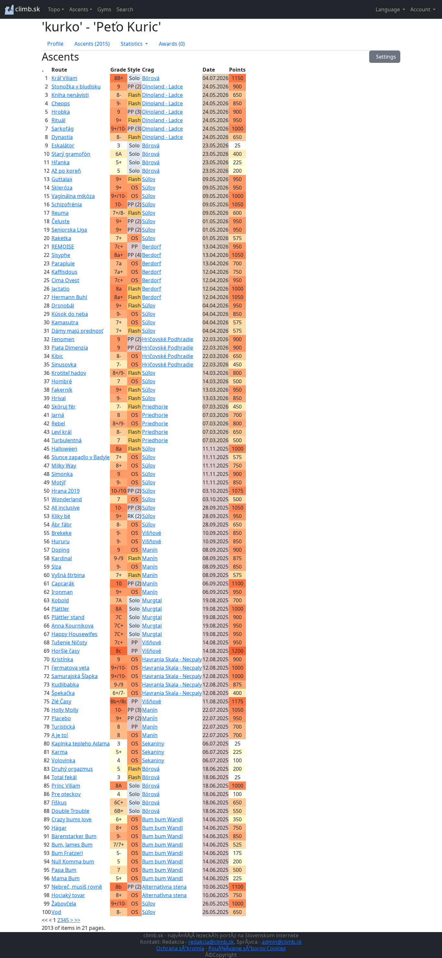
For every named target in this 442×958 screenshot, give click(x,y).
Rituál (58, 120)
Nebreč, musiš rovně (76, 886)
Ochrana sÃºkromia (180, 948)
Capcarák (62, 583)
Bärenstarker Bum (73, 836)
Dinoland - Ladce (162, 86)
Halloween (64, 448)
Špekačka (63, 693)
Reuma (60, 212)
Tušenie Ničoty (69, 642)
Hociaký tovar (68, 895)
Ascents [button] (78, 9)
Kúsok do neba (69, 313)
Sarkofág (62, 128)
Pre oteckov (66, 794)
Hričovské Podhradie (167, 339)
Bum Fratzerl (67, 853)
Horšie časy (65, 650)
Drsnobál (62, 305)
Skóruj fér (63, 406)
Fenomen (62, 339)
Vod (56, 912)
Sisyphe (60, 255)
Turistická (63, 726)
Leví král (61, 431)
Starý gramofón (70, 153)
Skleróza (61, 187)
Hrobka (60, 111)
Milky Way (63, 465)
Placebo (61, 718)
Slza (56, 566)
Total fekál (64, 777)
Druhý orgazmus (72, 768)
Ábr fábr (61, 524)
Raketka (61, 238)
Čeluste (60, 221)
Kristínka (62, 659)
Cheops (60, 103)
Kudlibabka (65, 684)
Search (124, 9)
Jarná (57, 415)
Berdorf (151, 246)
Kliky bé (60, 516)
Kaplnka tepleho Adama (80, 743)
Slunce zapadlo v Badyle (80, 457)
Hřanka (60, 162)
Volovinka (63, 760)
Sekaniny (153, 743)
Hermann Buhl (69, 297)
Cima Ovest (65, 280)
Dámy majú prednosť (77, 330)
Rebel (58, 423)
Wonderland (66, 499)
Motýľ (58, 482)
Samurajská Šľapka (74, 676)
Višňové (151, 533)
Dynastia (62, 137)
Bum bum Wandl (162, 819)
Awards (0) (172, 43)
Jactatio (60, 288)
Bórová (151, 78)
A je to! (59, 735)
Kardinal (61, 558)
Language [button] (388, 9)
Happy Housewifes (74, 634)
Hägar (59, 827)
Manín (150, 549)
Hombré (61, 381)
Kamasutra (64, 322)
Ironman (62, 591)
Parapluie (63, 263)
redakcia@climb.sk (211, 941)
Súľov (148, 179)
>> (77, 920)
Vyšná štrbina (68, 575)
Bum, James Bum (72, 844)
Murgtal (152, 600)
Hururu (60, 541)
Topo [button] (54, 9)
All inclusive (65, 507)
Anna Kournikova (72, 625)
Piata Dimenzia (69, 347)
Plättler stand (67, 617)
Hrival (58, 398)
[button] (134, 44)
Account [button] (421, 9)
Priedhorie (155, 406)
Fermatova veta (70, 667)
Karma (59, 752)
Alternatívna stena (164, 886)
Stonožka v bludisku (76, 86)
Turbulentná (66, 440)
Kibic (57, 356)
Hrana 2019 (65, 490)
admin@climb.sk (282, 941)
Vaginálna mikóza (73, 196)
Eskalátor (62, 145)
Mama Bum (65, 878)
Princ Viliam (65, 785)
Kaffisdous (64, 271)
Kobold (60, 600)
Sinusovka (63, 364)
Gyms (104, 9)
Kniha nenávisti (70, 94)
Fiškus (59, 802)
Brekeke (61, 533)
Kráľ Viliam (64, 78)
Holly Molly (64, 709)
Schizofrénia (66, 204)
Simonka (62, 474)
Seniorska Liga (69, 229)
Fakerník (61, 389)
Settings (384, 56)
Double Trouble (70, 810)
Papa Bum (63, 869)
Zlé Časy (61, 701)
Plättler (60, 608)
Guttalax (61, 179)
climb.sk (27, 9)
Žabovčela (63, 903)
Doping (60, 549)
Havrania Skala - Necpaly (172, 659)
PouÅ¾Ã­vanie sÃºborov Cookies (247, 948)
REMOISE (62, 246)
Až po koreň (66, 170)
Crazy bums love (71, 819)
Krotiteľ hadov (68, 372)
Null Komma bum (72, 861)
